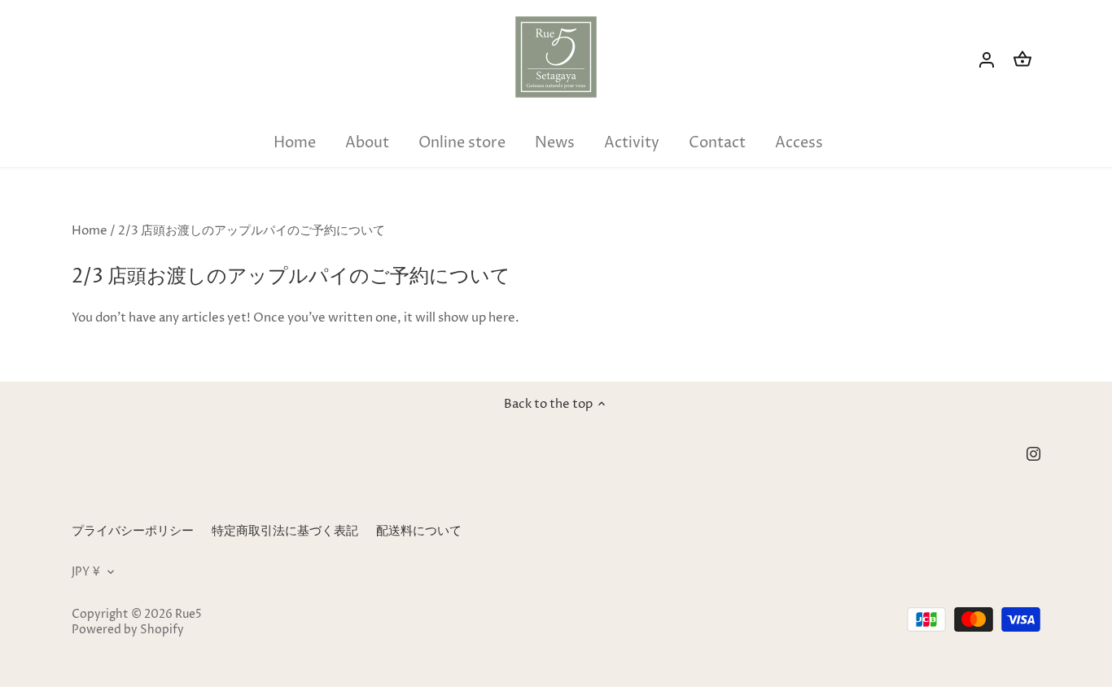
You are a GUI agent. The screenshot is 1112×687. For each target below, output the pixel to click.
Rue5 (188, 614)
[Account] (987, 59)
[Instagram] (1033, 453)
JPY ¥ (86, 572)
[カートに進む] (1022, 59)
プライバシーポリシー (133, 531)
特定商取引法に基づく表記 (285, 531)
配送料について (419, 531)
